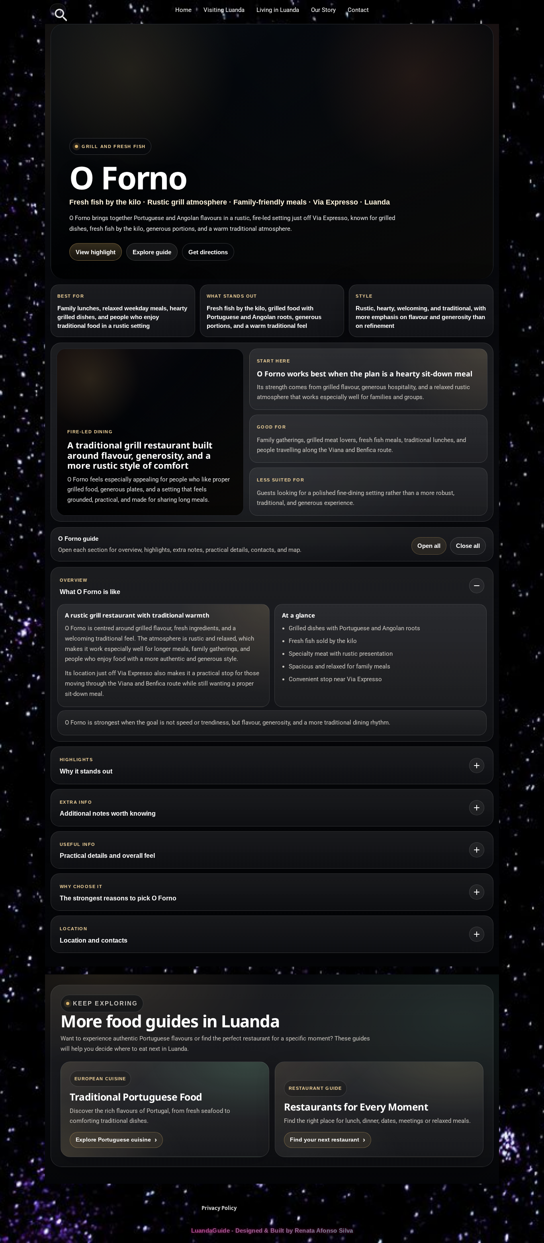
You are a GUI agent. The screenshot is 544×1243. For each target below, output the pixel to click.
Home (183, 10)
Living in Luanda (277, 10)
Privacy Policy (219, 1208)
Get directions (208, 252)
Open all (428, 545)
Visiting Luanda (224, 10)
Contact (358, 10)
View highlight (95, 252)
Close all (468, 545)
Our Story (323, 10)
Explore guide (152, 252)
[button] (57, 10)
